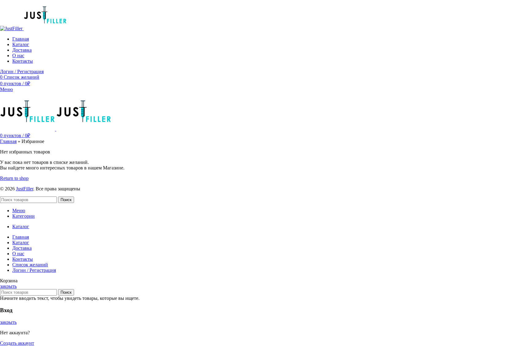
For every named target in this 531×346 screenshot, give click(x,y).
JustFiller (24, 188)
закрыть (8, 286)
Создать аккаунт (17, 343)
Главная (8, 141)
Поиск (66, 199)
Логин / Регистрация (34, 270)
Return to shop (14, 178)
